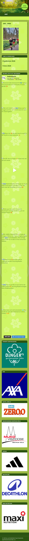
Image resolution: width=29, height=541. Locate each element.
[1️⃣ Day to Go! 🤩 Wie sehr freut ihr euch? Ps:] (14, 145)
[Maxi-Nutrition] (14, 529)
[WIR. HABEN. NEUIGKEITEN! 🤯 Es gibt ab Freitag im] (14, 245)
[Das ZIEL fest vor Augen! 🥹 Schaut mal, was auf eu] (14, 170)
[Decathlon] (14, 499)
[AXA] (14, 397)
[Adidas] (14, 461)
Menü (6, 14)
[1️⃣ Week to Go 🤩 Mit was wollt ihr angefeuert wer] (14, 271)
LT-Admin (16, 25)
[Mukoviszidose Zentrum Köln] (14, 447)
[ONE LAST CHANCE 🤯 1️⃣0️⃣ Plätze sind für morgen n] (14, 119)
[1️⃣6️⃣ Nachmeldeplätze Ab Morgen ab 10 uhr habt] (14, 195)
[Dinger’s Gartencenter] (14, 367)
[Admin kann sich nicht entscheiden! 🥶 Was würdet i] (14, 321)
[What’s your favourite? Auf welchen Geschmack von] (14, 220)
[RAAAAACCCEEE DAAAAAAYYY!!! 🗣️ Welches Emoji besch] (14, 94)
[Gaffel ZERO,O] (14, 417)
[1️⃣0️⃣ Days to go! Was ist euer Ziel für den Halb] (14, 296)
